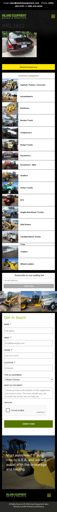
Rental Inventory (28, 67)
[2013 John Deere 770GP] (10, 301)
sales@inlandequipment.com (24, 3)
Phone (8, 350)
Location (9, 363)
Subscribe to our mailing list (29, 275)
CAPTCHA (8, 403)
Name (7, 324)
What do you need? (13, 385)
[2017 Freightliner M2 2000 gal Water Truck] (31, 301)
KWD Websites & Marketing (33, 506)
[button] (53, 16)
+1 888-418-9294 (33, 6)
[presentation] (25, 410)
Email (7, 338)
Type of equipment (13, 375)
